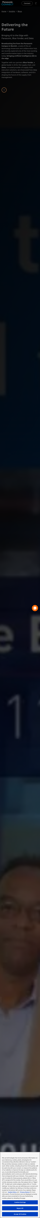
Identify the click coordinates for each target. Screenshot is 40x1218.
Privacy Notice (25, 1192)
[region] (20, 1185)
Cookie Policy (12, 1192)
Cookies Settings (20, 1202)
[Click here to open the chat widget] (35, 608)
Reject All (20, 1208)
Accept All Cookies (20, 1214)
